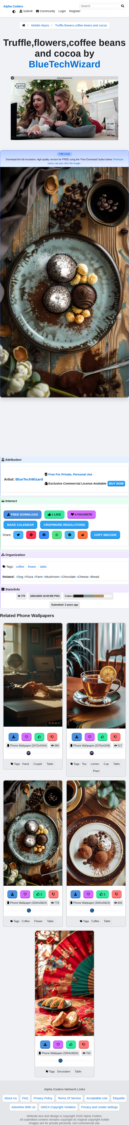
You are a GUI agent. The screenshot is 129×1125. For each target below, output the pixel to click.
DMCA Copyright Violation (58, 1107)
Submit (27, 11)
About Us (10, 1098)
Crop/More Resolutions (64, 524)
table (43, 566)
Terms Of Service (69, 1098)
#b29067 (99, 596)
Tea (84, 764)
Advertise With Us (23, 1107)
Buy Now (116, 483)
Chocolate (68, 576)
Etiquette (119, 1098)
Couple (37, 764)
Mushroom (52, 576)
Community (47, 11)
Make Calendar (20, 524)
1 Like (56, 514)
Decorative (63, 1071)
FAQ (25, 1098)
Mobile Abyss (40, 25)
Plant (96, 771)
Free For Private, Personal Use (70, 474)
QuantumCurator (45, 753)
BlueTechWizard (64, 64)
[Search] (122, 6)
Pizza (29, 576)
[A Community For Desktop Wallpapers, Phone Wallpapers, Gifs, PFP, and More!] (23, 25)
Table (50, 764)
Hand (25, 764)
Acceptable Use (97, 1098)
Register (74, 11)
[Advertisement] (64, 426)
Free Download (24, 514)
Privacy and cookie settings (99, 1107)
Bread (94, 576)
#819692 (88, 596)
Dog (20, 576)
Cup (106, 764)
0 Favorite (83, 514)
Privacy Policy (43, 1098)
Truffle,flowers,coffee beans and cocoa (81, 25)
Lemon (95, 764)
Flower (38, 921)
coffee (20, 566)
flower (32, 566)
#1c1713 (78, 596)
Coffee (26, 921)
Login (62, 11)
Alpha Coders (13, 6)
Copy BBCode (105, 535)
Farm (39, 576)
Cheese (82, 576)
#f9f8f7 (108, 596)
